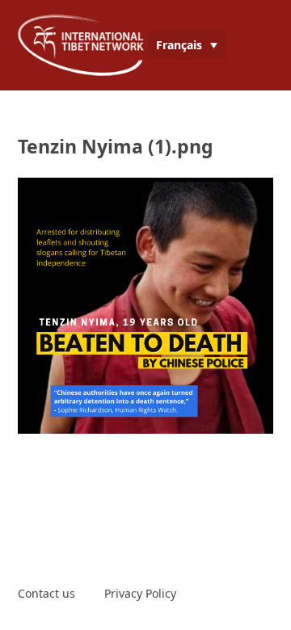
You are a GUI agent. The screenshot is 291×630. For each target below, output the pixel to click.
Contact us (46, 593)
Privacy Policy (140, 593)
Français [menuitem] (179, 44)
